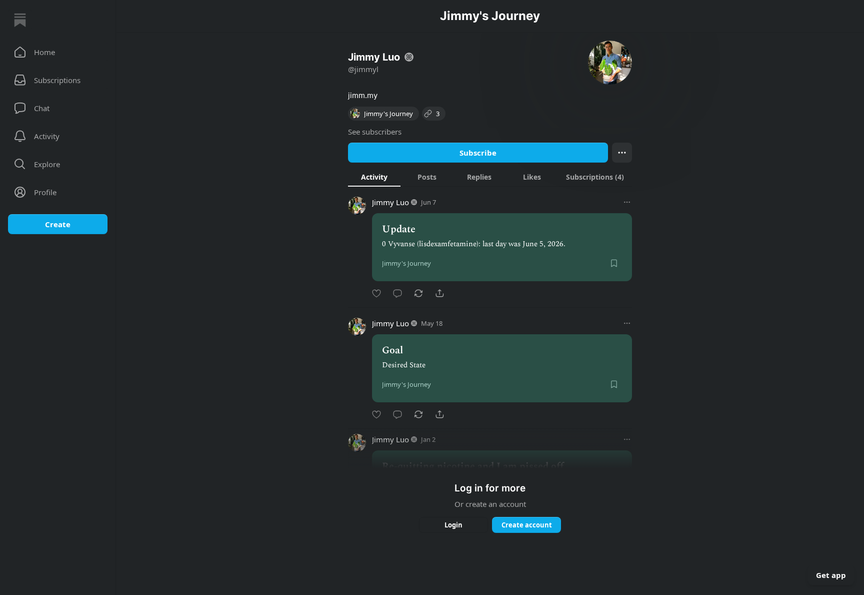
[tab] (374, 177)
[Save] (614, 263)
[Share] (439, 293)
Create (57, 224)
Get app (831, 575)
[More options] (627, 202)
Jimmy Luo (390, 202)
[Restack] (418, 293)
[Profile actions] (622, 153)
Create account (527, 524)
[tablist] (490, 177)
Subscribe (478, 153)
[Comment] (397, 293)
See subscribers (375, 132)
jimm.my (363, 95)
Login (453, 524)
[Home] (20, 20)
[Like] (376, 293)
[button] (58, 52)
